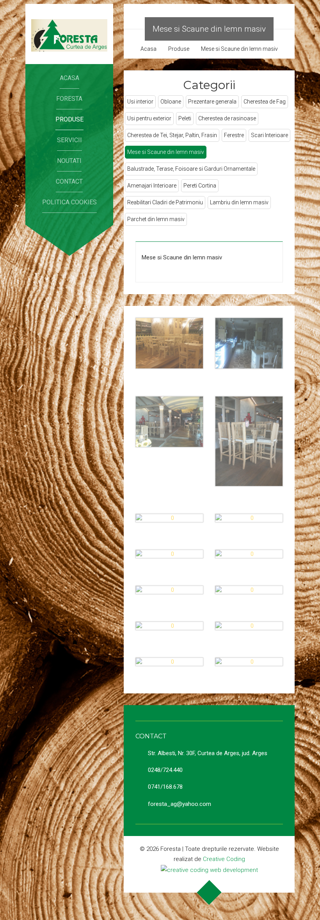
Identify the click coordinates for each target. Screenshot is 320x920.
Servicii (69, 140)
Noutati (69, 160)
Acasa (69, 78)
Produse (69, 119)
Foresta (69, 98)
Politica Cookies (69, 202)
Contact (69, 181)
